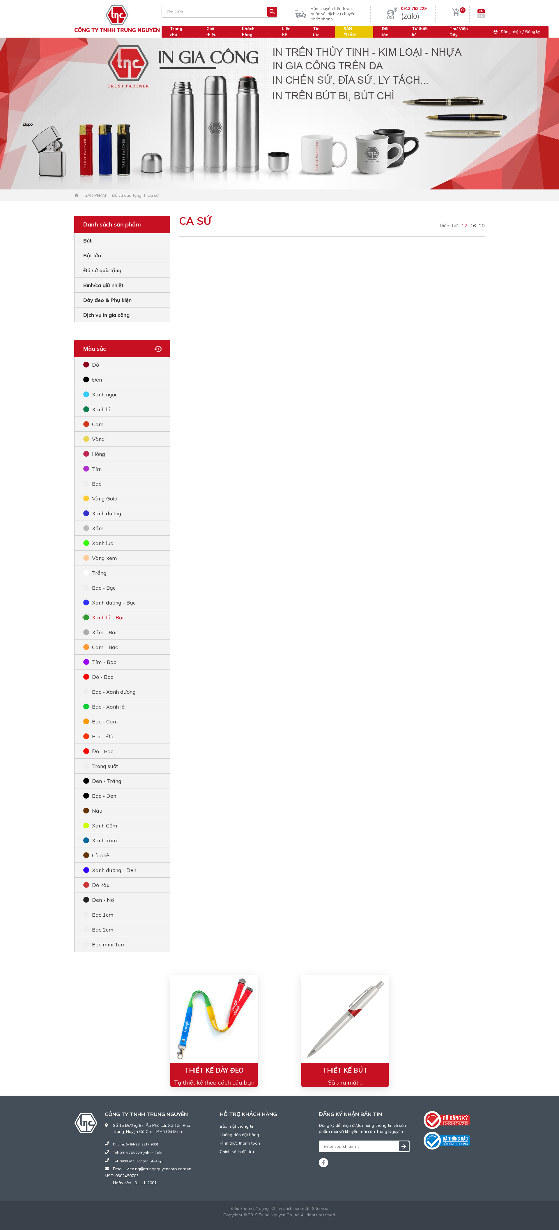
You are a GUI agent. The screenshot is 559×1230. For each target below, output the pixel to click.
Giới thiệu (211, 31)
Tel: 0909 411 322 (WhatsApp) (138, 1161)
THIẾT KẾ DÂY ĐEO (214, 1070)
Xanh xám (104, 840)
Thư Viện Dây (459, 31)
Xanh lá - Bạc (108, 617)
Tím (97, 468)
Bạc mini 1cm (109, 944)
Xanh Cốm (104, 825)
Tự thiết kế (420, 31)
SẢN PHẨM (350, 31)
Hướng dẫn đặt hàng (239, 1134)
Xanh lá (101, 409)
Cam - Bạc (105, 647)
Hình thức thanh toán (240, 1143)
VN (481, 11)
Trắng (99, 573)
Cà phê (100, 855)
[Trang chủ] (76, 195)
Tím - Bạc (104, 662)
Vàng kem (104, 558)
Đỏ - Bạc (102, 677)
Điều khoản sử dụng (250, 1208)
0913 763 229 (414, 8)
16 (473, 226)
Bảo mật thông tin (237, 1126)
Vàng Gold (105, 498)
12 (464, 226)
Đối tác (385, 31)
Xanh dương (106, 513)
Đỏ (95, 364)
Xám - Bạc (105, 632)
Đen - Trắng (106, 781)
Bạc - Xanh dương (114, 691)
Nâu (97, 810)
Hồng (98, 454)
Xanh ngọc (105, 394)
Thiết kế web (265, 1221)
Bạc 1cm (103, 914)
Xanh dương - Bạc (114, 602)
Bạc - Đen (104, 796)
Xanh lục (102, 543)
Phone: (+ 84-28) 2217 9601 (136, 1144)
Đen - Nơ (103, 900)
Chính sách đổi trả (237, 1151)
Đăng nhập (511, 31)
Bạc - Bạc (104, 587)
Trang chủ (176, 31)
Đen (97, 379)
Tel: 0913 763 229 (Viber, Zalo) (138, 1152)
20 (482, 226)
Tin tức (316, 31)
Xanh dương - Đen (114, 870)
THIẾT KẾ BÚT (345, 1070)
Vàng (98, 439)
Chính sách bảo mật (290, 1208)
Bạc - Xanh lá (108, 706)
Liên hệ (286, 31)
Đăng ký (532, 31)
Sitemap (320, 1208)
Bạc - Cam (105, 721)
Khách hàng (248, 31)
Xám (98, 528)
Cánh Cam (295, 1221)
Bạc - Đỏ (102, 736)
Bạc (96, 483)
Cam (98, 424)
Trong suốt (105, 766)
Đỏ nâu (101, 885)
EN (481, 16)
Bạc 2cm (103, 929)
